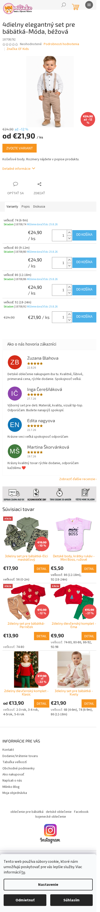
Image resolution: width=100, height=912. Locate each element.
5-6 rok (19, 707)
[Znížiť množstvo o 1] (65, 235)
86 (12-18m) (70, 570)
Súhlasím (71, 900)
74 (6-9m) (83, 702)
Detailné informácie (16, 165)
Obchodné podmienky (18, 761)
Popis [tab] (26, 204)
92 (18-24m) (57, 575)
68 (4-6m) (68, 702)
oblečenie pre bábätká (25, 805)
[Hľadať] (63, 5)
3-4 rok (33, 702)
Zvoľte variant (19, 145)
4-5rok (7, 707)
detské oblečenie (57, 805)
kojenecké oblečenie (48, 809)
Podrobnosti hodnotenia (61, 44)
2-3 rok (21, 702)
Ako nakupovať (13, 767)
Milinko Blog (11, 779)
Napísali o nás (12, 773)
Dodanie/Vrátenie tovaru (20, 749)
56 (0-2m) (22, 575)
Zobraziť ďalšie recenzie (74, 477)
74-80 (20, 641)
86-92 (85, 636)
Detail (40, 564)
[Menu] (89, 5)
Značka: (18, 49)
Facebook (79, 805)
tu (23, 872)
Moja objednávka (14, 785)
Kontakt (8, 743)
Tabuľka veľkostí (14, 755)
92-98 (53, 641)
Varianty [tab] (12, 204)
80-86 (75, 636)
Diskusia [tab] (39, 204)
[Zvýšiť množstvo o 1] (65, 230)
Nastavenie (48, 884)
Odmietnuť (25, 900)
